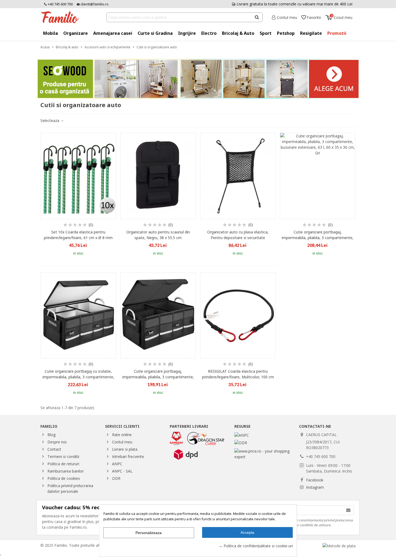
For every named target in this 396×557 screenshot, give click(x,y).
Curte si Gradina (155, 33)
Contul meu (122, 441)
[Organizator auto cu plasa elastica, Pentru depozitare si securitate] (237, 176)
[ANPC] (241, 434)
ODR (116, 478)
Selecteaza (50, 120)
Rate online (122, 434)
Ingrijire (187, 33)
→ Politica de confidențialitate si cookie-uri (256, 545)
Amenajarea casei (112, 33)
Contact (54, 449)
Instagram (315, 487)
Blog (51, 434)
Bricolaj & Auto (238, 33)
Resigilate (311, 33)
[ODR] (240, 442)
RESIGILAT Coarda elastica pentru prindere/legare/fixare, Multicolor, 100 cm (238, 374)
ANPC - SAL (122, 471)
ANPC (117, 463)
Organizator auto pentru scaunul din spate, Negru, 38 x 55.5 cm (158, 234)
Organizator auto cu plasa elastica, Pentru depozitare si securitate (238, 234)
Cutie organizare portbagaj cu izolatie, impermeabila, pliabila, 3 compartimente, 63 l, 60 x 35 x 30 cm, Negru (78, 377)
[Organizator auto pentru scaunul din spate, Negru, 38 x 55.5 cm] (158, 176)
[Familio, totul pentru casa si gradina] (62, 17)
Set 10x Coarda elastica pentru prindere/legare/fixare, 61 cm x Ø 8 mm (78, 234)
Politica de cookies (63, 478)
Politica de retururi (63, 463)
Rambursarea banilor (65, 471)
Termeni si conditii (63, 456)
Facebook (314, 480)
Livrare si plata (124, 449)
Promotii (336, 33)
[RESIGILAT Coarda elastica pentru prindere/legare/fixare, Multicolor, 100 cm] (237, 315)
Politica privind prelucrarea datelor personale (70, 488)
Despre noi (57, 441)
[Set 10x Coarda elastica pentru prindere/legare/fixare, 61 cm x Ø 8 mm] (78, 176)
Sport (266, 33)
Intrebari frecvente (128, 456)
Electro (209, 33)
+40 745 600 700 (60, 4)
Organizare (75, 33)
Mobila (50, 33)
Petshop (286, 33)
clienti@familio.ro (94, 4)
